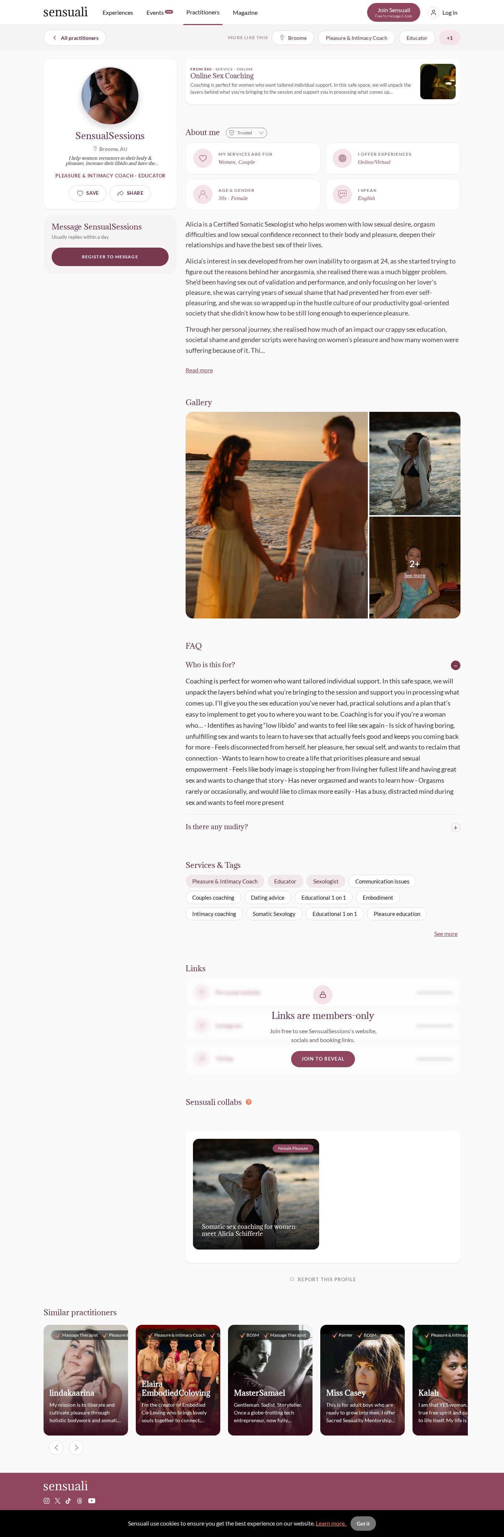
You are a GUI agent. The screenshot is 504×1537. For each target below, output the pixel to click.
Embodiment (378, 897)
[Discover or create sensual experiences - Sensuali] (66, 12)
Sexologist (326, 881)
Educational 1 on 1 (323, 897)
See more (446, 933)
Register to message (110, 256)
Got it (363, 1523)
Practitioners (203, 11)
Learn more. (331, 1523)
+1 (450, 38)
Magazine (245, 12)
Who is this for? (210, 665)
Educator (285, 881)
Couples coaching (213, 897)
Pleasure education (397, 913)
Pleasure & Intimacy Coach (225, 881)
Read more (199, 369)
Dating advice (267, 897)
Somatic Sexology (274, 913)
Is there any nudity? (217, 827)
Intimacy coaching (214, 913)
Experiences (118, 12)
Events (159, 12)
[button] (414, 568)
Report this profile (327, 1279)
